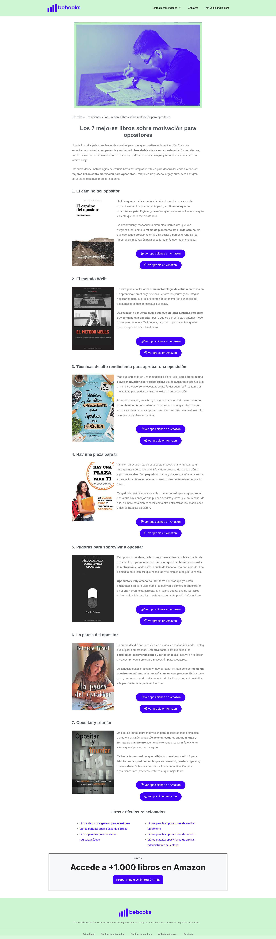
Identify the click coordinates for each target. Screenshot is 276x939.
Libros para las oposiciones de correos (103, 828)
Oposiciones (93, 117)
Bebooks (77, 117)
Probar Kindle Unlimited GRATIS (138, 879)
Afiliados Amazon (167, 934)
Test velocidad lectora (216, 8)
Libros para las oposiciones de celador (171, 834)
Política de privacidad (113, 934)
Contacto (193, 8)
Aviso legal (89, 934)
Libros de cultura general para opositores (105, 823)
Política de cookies (141, 934)
